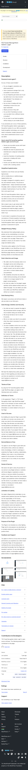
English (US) (24, 671)
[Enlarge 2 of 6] (11, 569)
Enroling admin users (6, 594)
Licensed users (5, 599)
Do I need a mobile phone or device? (11, 589)
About (3, 712)
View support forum (6, 703)
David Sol (5, 47)
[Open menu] (25, 2)
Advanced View (5, 681)
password (18, 677)
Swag (17, 731)
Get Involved (18, 724)
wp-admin (24, 677)
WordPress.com (6, 736)
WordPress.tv (5, 731)
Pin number (4, 612)
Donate (17, 729)
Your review (4, 692)
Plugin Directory (5, 6)
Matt (3, 739)
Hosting (3, 717)
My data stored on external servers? (11, 617)
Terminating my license (7, 626)
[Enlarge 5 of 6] (24, 569)
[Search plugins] (16, 16)
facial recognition (22, 674)
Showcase (17, 712)
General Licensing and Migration (9, 603)
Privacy (3, 719)
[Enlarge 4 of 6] (24, 562)
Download (4, 50)
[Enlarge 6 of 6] (24, 573)
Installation (6, 63)
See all (25, 692)
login (14, 677)
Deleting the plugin (6, 608)
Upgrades (4, 621)
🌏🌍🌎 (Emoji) (9, 750)
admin (16, 674)
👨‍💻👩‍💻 (2, 729)
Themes (17, 714)
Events (16, 726)
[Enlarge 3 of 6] (11, 577)
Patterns (17, 719)
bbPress (4, 741)
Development (6, 67)
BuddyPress (5, 744)
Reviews (5, 60)
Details (5, 56)
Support (5, 71)
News (2, 714)
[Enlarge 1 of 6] (11, 562)
